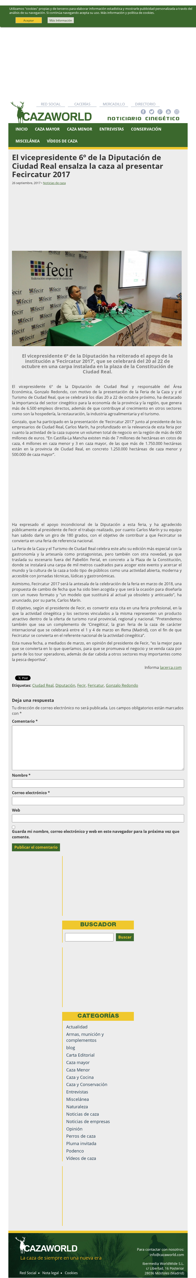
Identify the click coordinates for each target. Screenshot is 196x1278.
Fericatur (96, 685)
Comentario (25, 721)
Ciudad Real (43, 685)
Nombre (21, 775)
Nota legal (50, 1272)
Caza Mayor (47, 129)
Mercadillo (114, 104)
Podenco (75, 1151)
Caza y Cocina (80, 1077)
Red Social (51, 104)
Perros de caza (81, 1136)
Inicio (22, 129)
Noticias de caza (54, 183)
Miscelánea (28, 141)
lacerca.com (171, 667)
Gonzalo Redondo (122, 685)
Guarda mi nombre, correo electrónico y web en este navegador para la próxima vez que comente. (95, 834)
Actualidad (76, 1027)
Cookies (71, 1272)
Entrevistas (111, 129)
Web (16, 810)
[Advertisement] (98, 62)
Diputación (65, 685)
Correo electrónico (31, 792)
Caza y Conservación (86, 1084)
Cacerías (82, 104)
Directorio (145, 104)
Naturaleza (77, 1106)
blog (70, 1047)
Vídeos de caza (62, 141)
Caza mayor (78, 1062)
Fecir (81, 685)
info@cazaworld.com (167, 1254)
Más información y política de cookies (127, 13)
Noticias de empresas (88, 1121)
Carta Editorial (80, 1055)
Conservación (146, 129)
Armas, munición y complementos (85, 1037)
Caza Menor (79, 129)
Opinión (74, 1129)
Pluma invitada (81, 1143)
